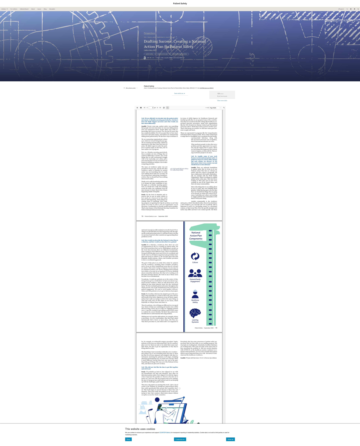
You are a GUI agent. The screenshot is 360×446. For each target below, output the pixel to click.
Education (52, 9)
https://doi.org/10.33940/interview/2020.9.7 (170, 57)
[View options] (137, 107)
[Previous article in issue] (124, 88)
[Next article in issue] (137, 88)
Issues (39, 9)
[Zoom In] (208, 107)
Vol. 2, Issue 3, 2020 (150, 37)
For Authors (13, 9)
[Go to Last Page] (160, 107)
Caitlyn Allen (150, 50)
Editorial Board (24, 9)
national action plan (163, 54)
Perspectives (149, 33)
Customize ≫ (181, 439)
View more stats (222, 100)
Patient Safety (149, 86)
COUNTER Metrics (165, 432)
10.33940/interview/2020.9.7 (207, 88)
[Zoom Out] (206, 107)
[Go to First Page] (144, 107)
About (33, 9)
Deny (129, 439)
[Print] (141, 107)
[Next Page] (157, 107)
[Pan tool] (163, 107)
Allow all (231, 439)
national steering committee (179, 54)
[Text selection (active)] (167, 107)
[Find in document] (224, 107)
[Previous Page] (147, 107)
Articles (3, 9)
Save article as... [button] (179, 93)
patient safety (149, 54)
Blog (45, 9)
